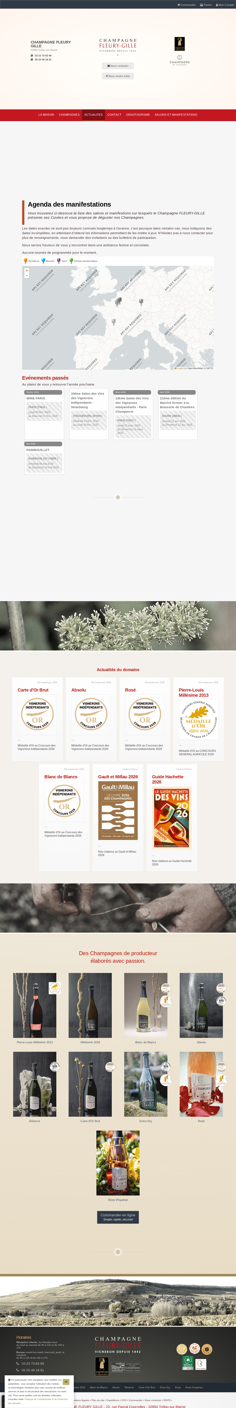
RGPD (167, 1400)
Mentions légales (80, 1400)
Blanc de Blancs (98, 1387)
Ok (66, 1381)
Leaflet (180, 368)
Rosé (178, 1387)
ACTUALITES (93, 114)
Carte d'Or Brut (147, 1387)
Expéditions (113, 1400)
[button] (114, 322)
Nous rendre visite (119, 76)
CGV (124, 1400)
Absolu (116, 1387)
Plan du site (98, 1400)
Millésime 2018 (77, 1387)
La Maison (46, 114)
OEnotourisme (138, 114)
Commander (136, 1400)
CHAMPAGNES (69, 114)
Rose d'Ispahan (194, 1387)
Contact (114, 114)
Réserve (129, 1387)
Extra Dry (165, 1387)
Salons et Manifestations (176, 114)
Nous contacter (119, 65)
